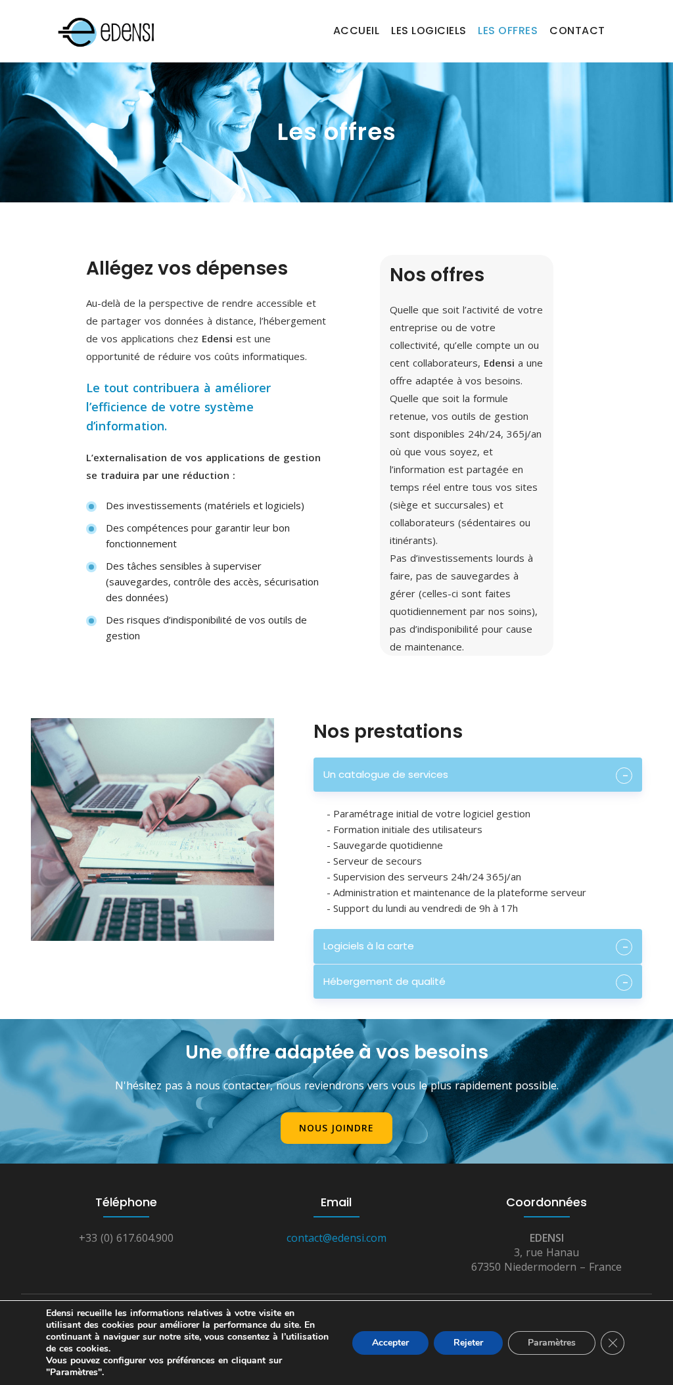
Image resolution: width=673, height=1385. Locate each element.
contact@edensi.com (336, 1238)
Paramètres (552, 1342)
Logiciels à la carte (368, 946)
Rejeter (468, 1342)
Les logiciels (429, 30)
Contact (577, 30)
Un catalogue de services (385, 774)
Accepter (390, 1342)
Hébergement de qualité (384, 981)
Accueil (356, 30)
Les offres (508, 30)
